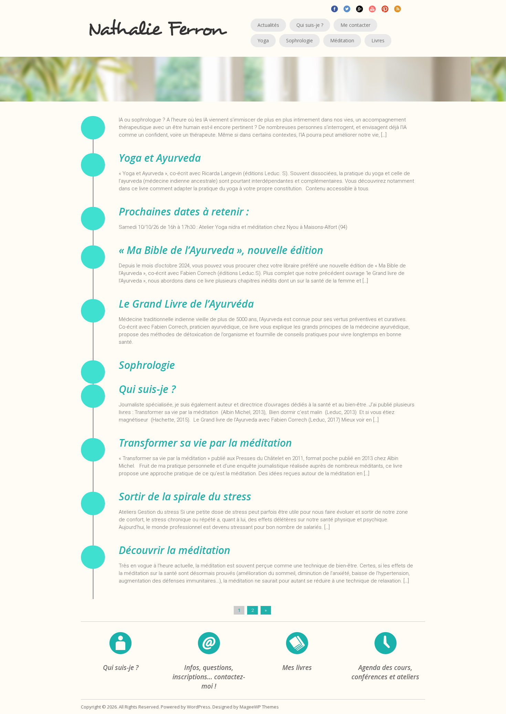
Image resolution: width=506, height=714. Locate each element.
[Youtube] (372, 8)
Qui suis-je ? (120, 667)
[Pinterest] (385, 8)
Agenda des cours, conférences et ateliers (385, 672)
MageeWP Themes (259, 707)
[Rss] (397, 8)
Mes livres (297, 667)
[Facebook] (334, 8)
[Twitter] (347, 8)
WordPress (198, 707)
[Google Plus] (359, 8)
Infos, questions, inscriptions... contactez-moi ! (208, 677)
